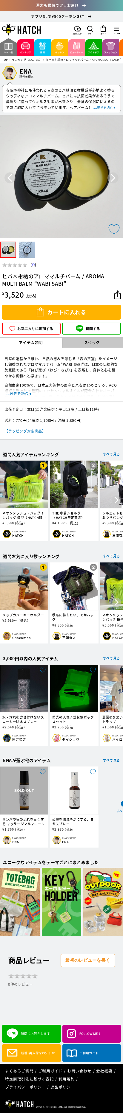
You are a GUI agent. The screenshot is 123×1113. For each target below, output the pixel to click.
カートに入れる (66, 312)
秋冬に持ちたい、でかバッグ (73, 617)
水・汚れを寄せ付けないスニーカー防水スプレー (23, 719)
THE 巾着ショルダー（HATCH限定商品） (68, 515)
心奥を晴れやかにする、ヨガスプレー (73, 821)
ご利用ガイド (50, 1071)
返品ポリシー (62, 1087)
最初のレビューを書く (87, 960)
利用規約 (67, 1079)
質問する (93, 329)
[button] (90, 30)
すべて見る (111, 454)
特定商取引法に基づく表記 (29, 1079)
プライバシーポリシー (25, 1087)
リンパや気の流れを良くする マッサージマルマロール (23, 821)
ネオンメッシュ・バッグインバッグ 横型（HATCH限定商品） (24, 515)
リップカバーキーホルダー (23, 615)
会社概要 (104, 1071)
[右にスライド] (116, 500)
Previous (10, 178)
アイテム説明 (31, 342)
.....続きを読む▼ (104, 107)
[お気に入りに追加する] (114, 229)
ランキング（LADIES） (27, 60)
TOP (5, 60)
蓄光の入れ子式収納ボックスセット (73, 719)
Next (113, 178)
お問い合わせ (79, 1071)
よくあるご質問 (19, 1071)
